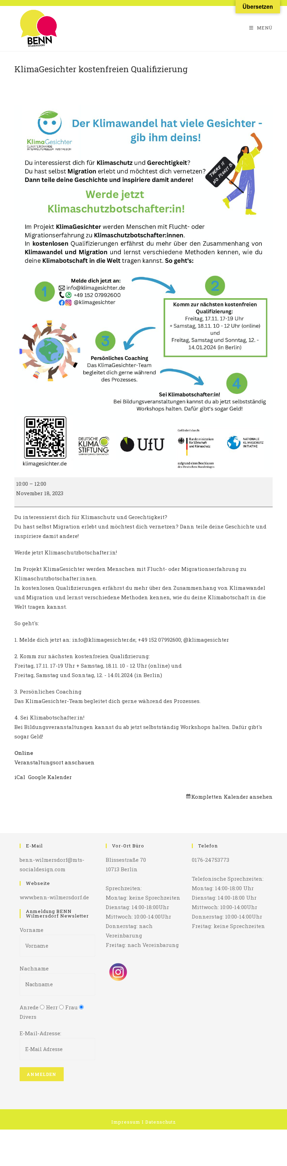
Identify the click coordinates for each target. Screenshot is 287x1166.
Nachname (34, 968)
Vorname (31, 929)
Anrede (29, 1007)
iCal (19, 776)
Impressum (125, 1122)
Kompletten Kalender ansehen (232, 796)
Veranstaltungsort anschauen (54, 762)
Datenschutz (160, 1122)
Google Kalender (50, 776)
